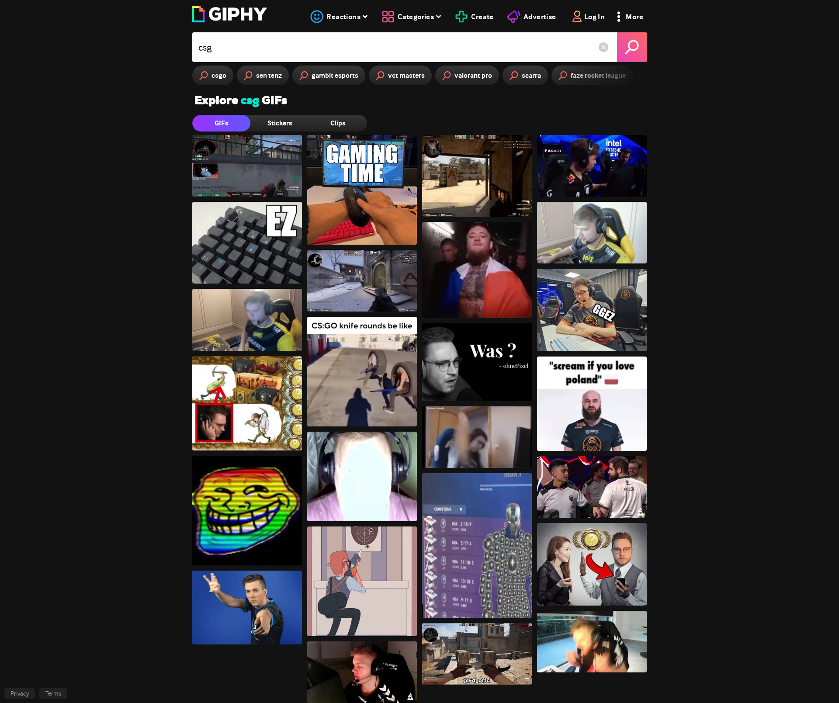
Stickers (279, 123)
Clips (338, 123)
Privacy (19, 693)
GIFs (222, 123)
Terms (53, 693)
